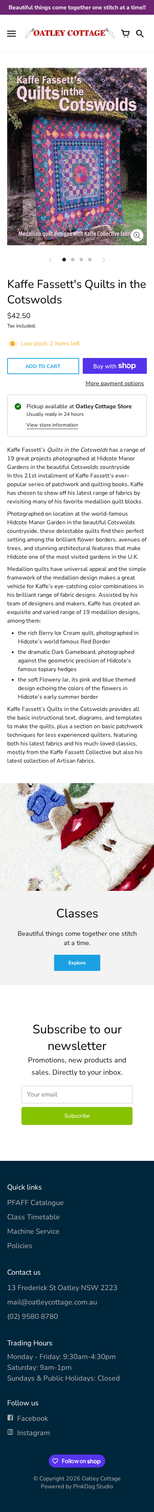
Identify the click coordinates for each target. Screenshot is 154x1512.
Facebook (32, 1418)
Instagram (33, 1433)
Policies (19, 1246)
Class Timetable (33, 1217)
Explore (77, 962)
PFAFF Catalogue (35, 1203)
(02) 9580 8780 (32, 1316)
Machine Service (33, 1231)
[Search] (140, 33)
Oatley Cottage (101, 1479)
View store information (52, 425)
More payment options (115, 383)
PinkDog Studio (93, 1486)
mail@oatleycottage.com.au (52, 1302)
